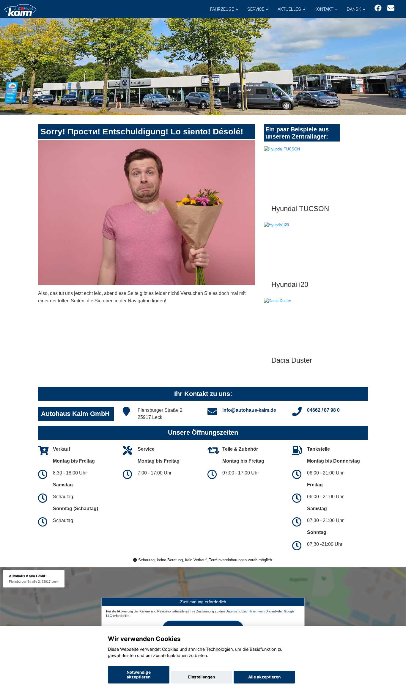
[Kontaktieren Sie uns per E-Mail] (390, 8)
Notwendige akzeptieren (139, 674)
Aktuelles (289, 9)
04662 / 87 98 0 (323, 410)
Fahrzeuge (222, 9)
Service (255, 9)
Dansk (354, 9)
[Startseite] (20, 9)
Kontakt (323, 9)
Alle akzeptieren (264, 677)
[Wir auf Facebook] (378, 8)
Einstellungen (201, 677)
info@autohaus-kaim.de (249, 410)
